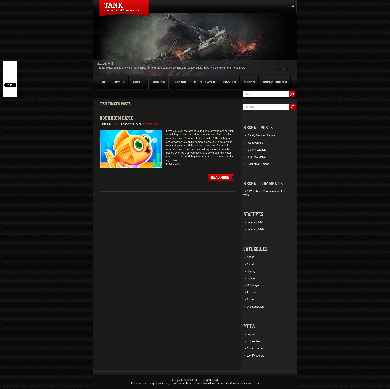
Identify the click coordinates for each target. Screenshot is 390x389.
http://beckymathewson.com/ (242, 383)
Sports (249, 82)
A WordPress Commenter (262, 191)
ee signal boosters (157, 383)
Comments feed (256, 348)
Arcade (139, 82)
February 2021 (255, 222)
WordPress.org (255, 355)
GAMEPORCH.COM (206, 380)
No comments (150, 123)
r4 (183, 383)
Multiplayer (204, 82)
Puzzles (229, 82)
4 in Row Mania (257, 156)
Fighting (179, 82)
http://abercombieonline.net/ (202, 383)
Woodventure (255, 142)
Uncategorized (275, 82)
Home (102, 82)
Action (119, 82)
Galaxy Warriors (257, 149)
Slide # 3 (105, 64)
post (291, 6)
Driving (159, 82)
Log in (250, 334)
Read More (238, 67)
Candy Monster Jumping (262, 135)
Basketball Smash (258, 163)
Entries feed (254, 341)
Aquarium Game (116, 118)
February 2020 (255, 229)
